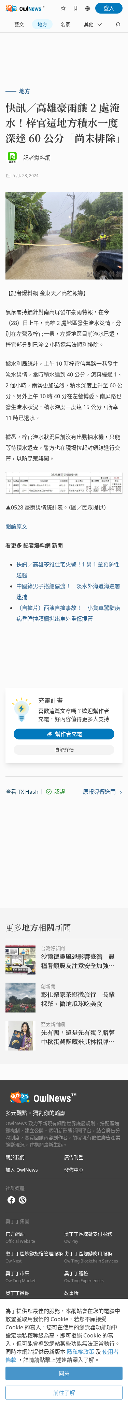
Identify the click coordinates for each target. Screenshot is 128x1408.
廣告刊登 (73, 1157)
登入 (108, 8)
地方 (42, 24)
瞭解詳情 (64, 750)
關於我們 (15, 1157)
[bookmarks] (75, 8)
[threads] (22, 1200)
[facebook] (11, 1200)
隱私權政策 (81, 1351)
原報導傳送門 (100, 791)
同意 (64, 1373)
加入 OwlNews (21, 1169)
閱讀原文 (16, 526)
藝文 (19, 24)
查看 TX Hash (22, 791)
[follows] (63, 8)
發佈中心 (73, 1169)
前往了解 (64, 1392)
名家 (65, 24)
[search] (118, 24)
